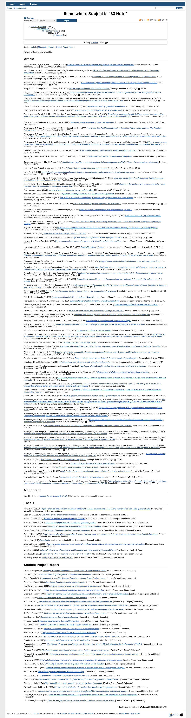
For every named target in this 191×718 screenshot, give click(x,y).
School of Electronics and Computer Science (76, 713)
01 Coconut (58, 35)
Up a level (30, 18)
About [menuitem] (22, 4)
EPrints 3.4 (35, 713)
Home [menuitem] (11, 4)
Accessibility (135, 713)
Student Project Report (65, 47)
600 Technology (43, 29)
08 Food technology (50, 31)
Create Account (20, 8)
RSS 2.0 (163, 20)
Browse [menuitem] (33, 4)
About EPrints (124, 713)
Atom (143, 20)
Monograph (42, 47)
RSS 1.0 (152, 20)
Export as (28, 21)
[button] (66, 20)
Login (9, 8)
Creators (94, 43)
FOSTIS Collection (38, 27)
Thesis (51, 47)
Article (34, 47)
